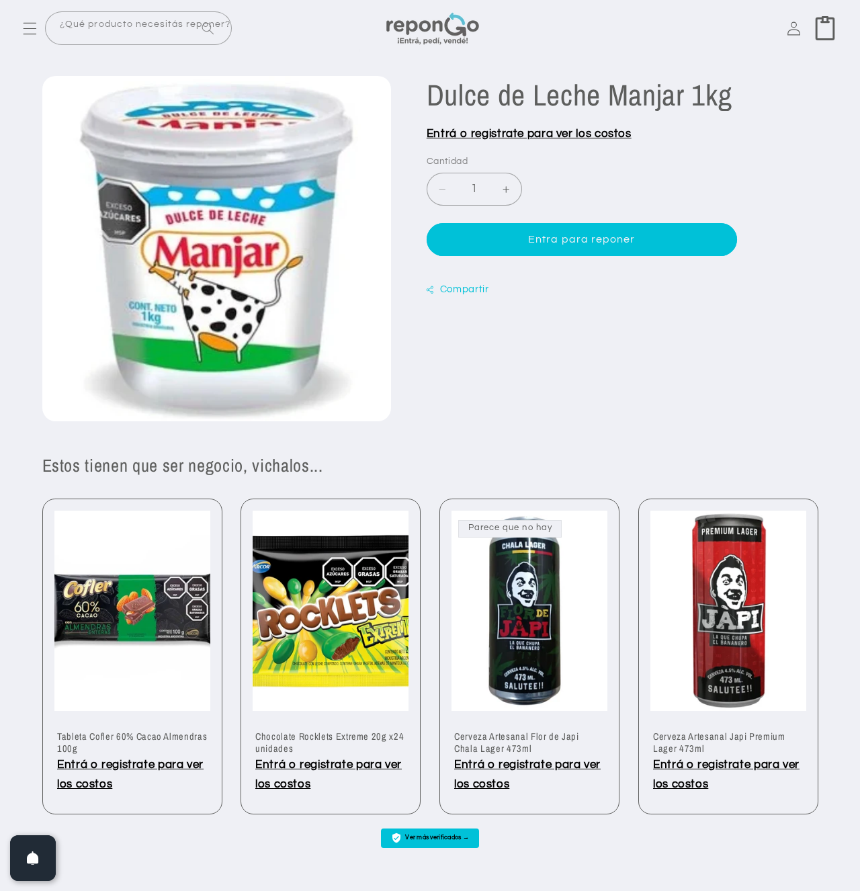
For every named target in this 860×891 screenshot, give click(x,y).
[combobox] (138, 28)
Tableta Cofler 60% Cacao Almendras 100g (132, 742)
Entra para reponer (581, 240)
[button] (29, 28)
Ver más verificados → (437, 838)
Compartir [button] (464, 289)
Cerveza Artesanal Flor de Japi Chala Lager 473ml (516, 742)
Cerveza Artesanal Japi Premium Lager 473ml (719, 742)
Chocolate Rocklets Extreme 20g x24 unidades (329, 742)
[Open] (33, 858)
